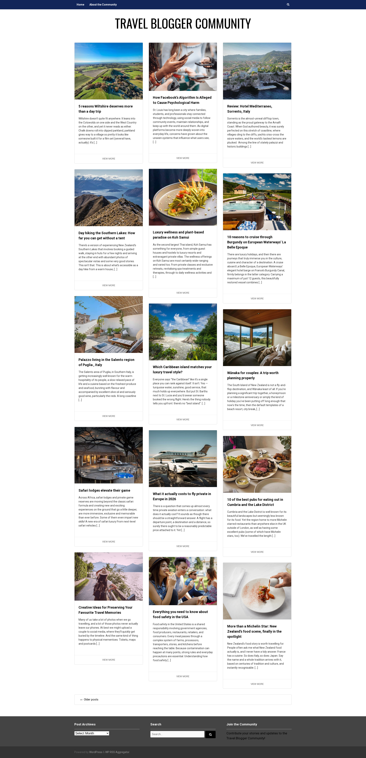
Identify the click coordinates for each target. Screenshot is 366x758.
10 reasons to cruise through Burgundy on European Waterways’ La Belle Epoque (256, 242)
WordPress (95, 752)
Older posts (89, 699)
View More (108, 158)
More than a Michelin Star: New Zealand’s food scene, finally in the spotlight (254, 631)
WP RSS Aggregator (117, 752)
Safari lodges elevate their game (104, 490)
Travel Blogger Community (183, 23)
